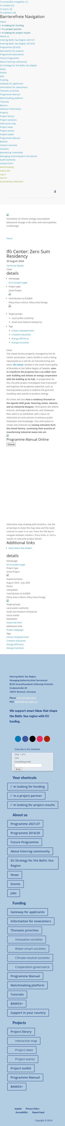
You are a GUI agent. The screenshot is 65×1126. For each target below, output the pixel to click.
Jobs (2, 76)
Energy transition (20, 342)
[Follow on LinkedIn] (18, 739)
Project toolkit (7, 134)
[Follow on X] (32, 739)
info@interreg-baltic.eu (26, 702)
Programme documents (12, 54)
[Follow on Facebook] (25, 739)
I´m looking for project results (33, 805)
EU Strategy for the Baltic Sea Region (18, 65)
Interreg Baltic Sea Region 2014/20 (17, 43)
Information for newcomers (14, 87)
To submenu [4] (8, 12)
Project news (6, 127)
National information (10, 108)
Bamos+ (4, 105)
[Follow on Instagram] (40, 739)
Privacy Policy (32, 1109)
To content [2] (7, 5)
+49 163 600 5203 (26, 698)
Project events (7, 130)
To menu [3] (6, 9)
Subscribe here (14, 622)
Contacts (4, 148)
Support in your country (28, 1013)
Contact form (6, 163)
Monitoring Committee (11, 152)
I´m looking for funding (28, 786)
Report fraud (38, 1113)
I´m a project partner (26, 796)
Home (3, 21)
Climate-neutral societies (32, 958)
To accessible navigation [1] (14, 1)
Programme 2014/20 (10, 47)
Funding (4, 79)
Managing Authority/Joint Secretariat (18, 156)
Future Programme (9, 58)
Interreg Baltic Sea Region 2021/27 (17, 39)
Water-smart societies (30, 949)
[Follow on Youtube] (47, 739)
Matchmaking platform (11, 98)
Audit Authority (7, 159)
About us (4, 36)
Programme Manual (10, 94)
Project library (7, 116)
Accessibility (22, 1113)
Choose (11, 444)
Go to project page (18, 282)
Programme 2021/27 (25, 824)
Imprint (18, 1109)
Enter (18, 769)
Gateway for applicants (11, 83)
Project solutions (8, 119)
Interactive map (8, 123)
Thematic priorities (9, 90)
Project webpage (14, 629)
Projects (4, 112)
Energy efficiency (20, 338)
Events (3, 72)
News (3, 69)
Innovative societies (29, 939)
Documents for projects (12, 50)
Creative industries (21, 334)
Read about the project (20, 548)
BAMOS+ (17, 1003)
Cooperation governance (32, 967)
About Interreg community (13, 61)
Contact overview (8, 145)
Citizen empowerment (23, 330)
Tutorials (4, 101)
